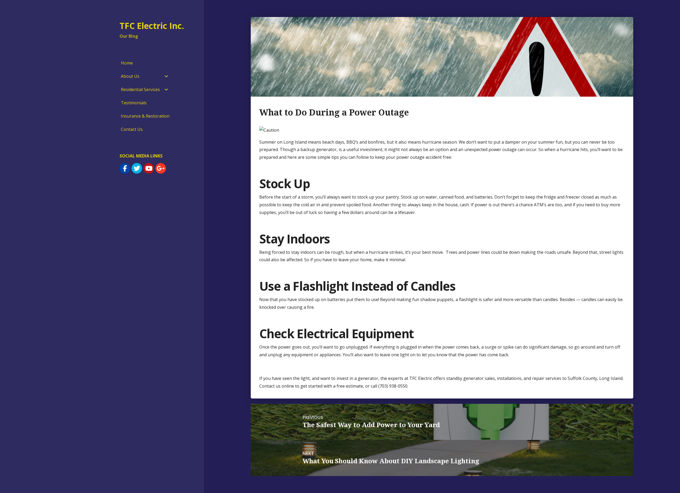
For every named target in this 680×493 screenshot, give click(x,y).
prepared (268, 157)
